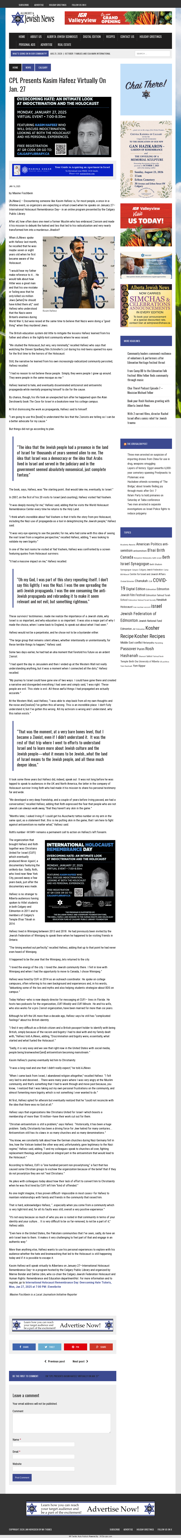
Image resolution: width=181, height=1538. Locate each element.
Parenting (159, 643)
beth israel (157, 558)
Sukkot (149, 656)
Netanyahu (148, 642)
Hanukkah (161, 599)
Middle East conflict (131, 642)
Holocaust (126, 607)
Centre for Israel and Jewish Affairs (148, 574)
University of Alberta (149, 661)
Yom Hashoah (126, 666)
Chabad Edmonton (127, 581)
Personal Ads (27, 44)
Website (17, 1464)
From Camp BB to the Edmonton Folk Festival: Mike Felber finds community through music (147, 375)
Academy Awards (127, 544)
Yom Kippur (139, 665)
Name (16, 1439)
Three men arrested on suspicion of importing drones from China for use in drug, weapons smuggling (148, 459)
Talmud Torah (158, 656)
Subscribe (24, 4)
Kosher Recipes (149, 636)
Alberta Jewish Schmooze (62, 37)
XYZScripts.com (106, 1536)
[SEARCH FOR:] (152, 53)
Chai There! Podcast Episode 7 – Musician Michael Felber (145, 390)
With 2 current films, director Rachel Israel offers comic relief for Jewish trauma (147, 418)
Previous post (56, 1361)
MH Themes (47, 1529)
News (28, 67)
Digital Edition (92, 37)
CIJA (150, 581)
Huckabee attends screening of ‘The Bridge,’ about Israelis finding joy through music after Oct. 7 (147, 486)
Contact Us (127, 37)
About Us (36, 37)
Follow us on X (79, 4)
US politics (164, 661)
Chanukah (141, 581)
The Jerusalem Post (137, 444)
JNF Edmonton (138, 629)
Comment (18, 1411)
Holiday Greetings (57, 4)
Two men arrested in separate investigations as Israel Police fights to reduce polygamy (148, 509)
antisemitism (140, 550)
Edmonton (151, 589)
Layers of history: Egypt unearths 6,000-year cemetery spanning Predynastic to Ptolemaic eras (149, 472)
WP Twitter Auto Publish (78, 1536)
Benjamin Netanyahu (143, 558)
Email (16, 1451)
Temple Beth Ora (129, 661)
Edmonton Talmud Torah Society (142, 600)
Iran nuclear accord (141, 607)
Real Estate (64, 44)
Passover (128, 648)
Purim (141, 649)
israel (156, 606)
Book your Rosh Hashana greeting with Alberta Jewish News (148, 403)
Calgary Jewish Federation (151, 569)
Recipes (110, 37)
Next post (78, 1361)
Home (22, 37)
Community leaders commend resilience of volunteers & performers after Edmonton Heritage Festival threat (149, 358)
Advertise (39, 4)
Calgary (135, 570)
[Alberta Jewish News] (35, 18)
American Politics (149, 544)
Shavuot (142, 656)
